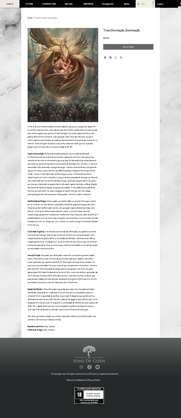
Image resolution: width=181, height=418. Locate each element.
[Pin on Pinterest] (110, 57)
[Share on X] (121, 57)
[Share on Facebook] (105, 57)
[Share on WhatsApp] (116, 57)
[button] (29, 4)
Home (30, 17)
